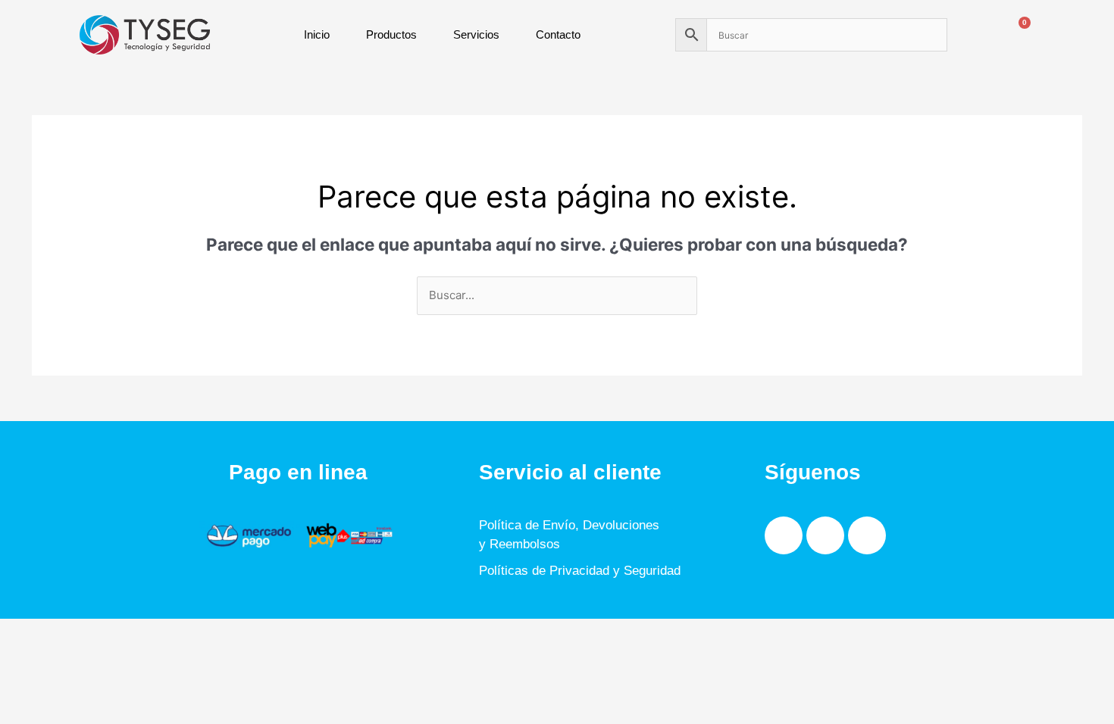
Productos (391, 34)
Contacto (558, 34)
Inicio (317, 34)
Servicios (476, 34)
